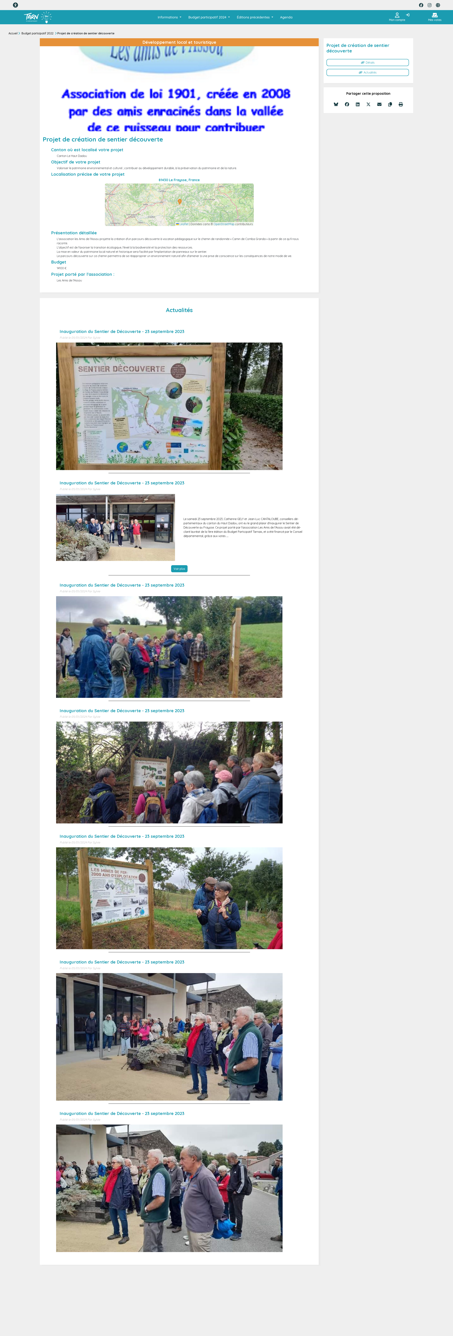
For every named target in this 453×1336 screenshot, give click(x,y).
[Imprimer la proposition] (400, 104)
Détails (370, 62)
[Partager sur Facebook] (347, 104)
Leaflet (184, 224)
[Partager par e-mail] (379, 104)
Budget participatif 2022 (37, 33)
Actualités (370, 72)
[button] (169, 17)
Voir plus (179, 568)
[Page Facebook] (421, 5)
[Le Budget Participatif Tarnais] (37, 17)
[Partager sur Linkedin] (358, 104)
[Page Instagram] (429, 5)
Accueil (13, 33)
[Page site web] (438, 5)
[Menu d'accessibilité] (15, 5)
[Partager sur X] (368, 104)
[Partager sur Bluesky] (336, 104)
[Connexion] (408, 15)
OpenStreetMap (224, 224)
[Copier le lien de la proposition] (390, 104)
